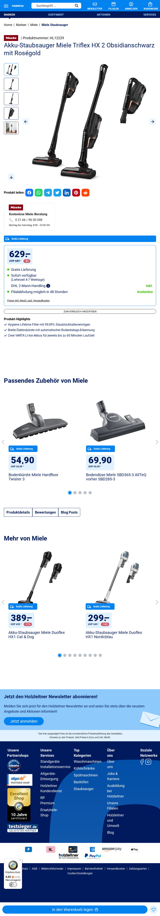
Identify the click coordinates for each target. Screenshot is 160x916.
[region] (80, 121)
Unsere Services (47, 752)
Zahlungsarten (138, 868)
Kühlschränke (84, 768)
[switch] (13, 884)
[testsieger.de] (22, 828)
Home (8, 25)
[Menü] (6, 6)
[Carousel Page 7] (90, 655)
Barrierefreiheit (94, 868)
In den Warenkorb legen (73, 909)
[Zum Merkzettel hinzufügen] (153, 909)
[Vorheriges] (25, 121)
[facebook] (142, 761)
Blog (110, 832)
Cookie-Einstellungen (80, 873)
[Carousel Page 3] (80, 492)
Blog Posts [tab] (69, 512)
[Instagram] (148, 761)
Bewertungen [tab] (45, 512)
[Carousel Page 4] (85, 492)
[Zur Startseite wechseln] (18, 6)
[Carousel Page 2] (74, 492)
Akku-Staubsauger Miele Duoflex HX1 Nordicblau (114, 634)
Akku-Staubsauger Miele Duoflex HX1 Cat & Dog (36, 634)
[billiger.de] (19, 780)
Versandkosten (116, 868)
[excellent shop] (19, 804)
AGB (34, 868)
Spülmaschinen (86, 775)
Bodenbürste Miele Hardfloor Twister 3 (33, 476)
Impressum (74, 868)
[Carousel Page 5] (90, 492)
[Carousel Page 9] (100, 655)
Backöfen (81, 782)
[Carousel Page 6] (85, 655)
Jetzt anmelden (23, 721)
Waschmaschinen (87, 761)
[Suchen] (76, 6)
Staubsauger (84, 789)
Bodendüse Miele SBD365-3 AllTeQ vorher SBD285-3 (116, 476)
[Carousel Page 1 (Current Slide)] (69, 492)
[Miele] (11, 38)
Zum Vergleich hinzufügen (80, 311)
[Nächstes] (152, 121)
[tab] (18, 512)
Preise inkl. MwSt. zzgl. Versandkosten (28, 300)
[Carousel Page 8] (95, 655)
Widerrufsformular (52, 868)
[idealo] (14, 765)
